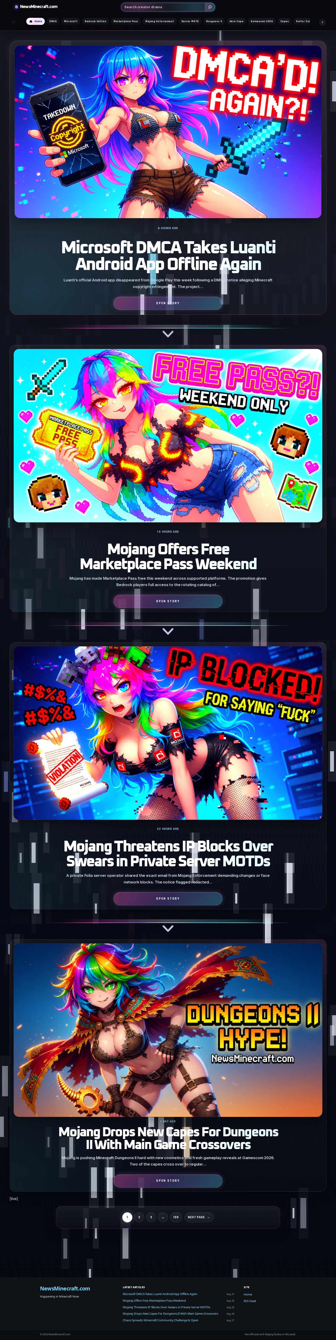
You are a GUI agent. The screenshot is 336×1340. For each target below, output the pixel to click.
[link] (168, 193)
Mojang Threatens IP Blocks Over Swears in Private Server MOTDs (168, 855)
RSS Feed (250, 1301)
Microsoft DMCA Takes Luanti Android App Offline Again (168, 256)
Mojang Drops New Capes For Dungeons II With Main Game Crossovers (168, 1139)
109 (176, 1217)
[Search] (210, 7)
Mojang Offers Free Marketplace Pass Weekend (168, 557)
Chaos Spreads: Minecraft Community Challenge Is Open (160, 1320)
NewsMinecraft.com (38, 7)
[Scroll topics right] (322, 22)
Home (248, 1294)
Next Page (199, 1217)
